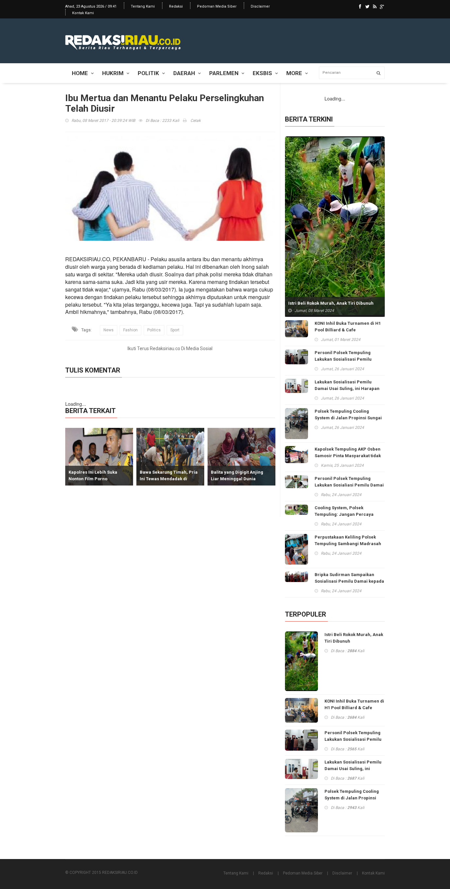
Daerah (184, 73)
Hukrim (113, 73)
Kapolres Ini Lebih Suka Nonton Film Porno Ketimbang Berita (85, 479)
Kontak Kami (83, 13)
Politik (148, 73)
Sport (175, 330)
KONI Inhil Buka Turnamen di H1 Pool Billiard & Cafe (348, 326)
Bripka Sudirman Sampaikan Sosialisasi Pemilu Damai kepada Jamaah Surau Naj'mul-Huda (349, 581)
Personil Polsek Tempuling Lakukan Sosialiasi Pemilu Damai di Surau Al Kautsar (349, 485)
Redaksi (176, 6)
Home (80, 73)
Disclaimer (260, 6)
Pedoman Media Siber (217, 6)
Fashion (130, 330)
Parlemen (224, 73)
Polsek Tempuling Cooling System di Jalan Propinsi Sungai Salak (348, 418)
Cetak (195, 120)
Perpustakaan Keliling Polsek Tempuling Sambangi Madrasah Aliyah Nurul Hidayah (348, 544)
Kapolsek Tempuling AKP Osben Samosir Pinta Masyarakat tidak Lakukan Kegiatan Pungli (348, 456)
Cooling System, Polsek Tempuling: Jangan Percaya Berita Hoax (344, 514)
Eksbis (262, 73)
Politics (154, 330)
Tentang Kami (143, 6)
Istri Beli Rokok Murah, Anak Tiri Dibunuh (331, 303)
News (108, 330)
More (294, 73)
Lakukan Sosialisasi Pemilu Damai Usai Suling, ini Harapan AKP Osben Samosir (347, 388)
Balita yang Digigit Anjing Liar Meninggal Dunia (230, 475)
